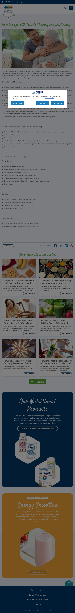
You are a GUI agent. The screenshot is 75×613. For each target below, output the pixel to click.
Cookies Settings (17, 103)
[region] (37, 98)
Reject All (42, 103)
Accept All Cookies (57, 103)
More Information (49, 98)
